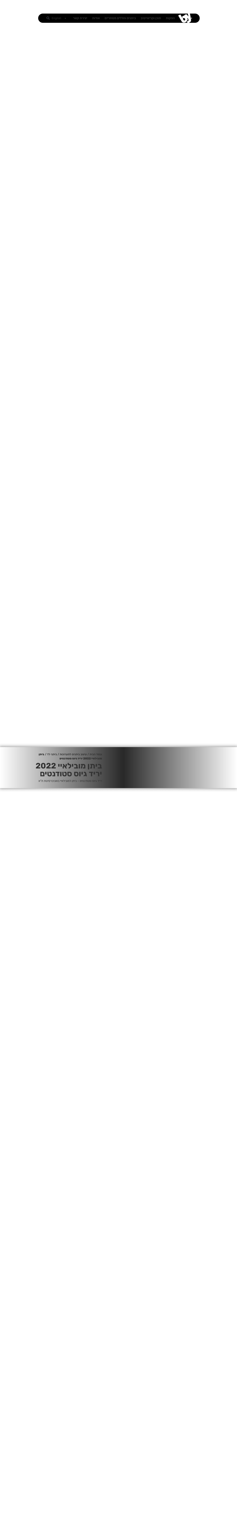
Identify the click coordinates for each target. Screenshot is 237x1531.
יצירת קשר (80, 18)
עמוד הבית (96, 754)
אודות (96, 18)
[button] (48, 18)
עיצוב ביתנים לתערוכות (73, 754)
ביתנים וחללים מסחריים (120, 18)
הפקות (170, 18)
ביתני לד (52, 754)
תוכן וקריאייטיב (151, 18)
